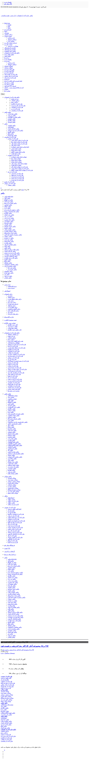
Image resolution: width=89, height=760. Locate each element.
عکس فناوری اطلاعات (14, 443)
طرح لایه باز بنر (12, 359)
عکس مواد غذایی (12, 328)
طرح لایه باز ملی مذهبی (11, 76)
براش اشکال (11, 297)
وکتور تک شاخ (8, 223)
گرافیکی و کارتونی (9, 551)
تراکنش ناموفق (12, 39)
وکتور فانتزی (8, 243)
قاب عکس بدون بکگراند (14, 329)
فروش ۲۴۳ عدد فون (10, 86)
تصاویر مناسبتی (12, 399)
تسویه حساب (8, 36)
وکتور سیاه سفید (9, 241)
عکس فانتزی (11, 440)
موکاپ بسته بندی (13, 480)
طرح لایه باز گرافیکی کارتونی (16, 534)
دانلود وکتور (7, 56)
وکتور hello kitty (8, 196)
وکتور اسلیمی (8, 205)
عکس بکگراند (11, 409)
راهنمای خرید (8, 2)
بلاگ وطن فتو (8, 4)
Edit (9, 26)
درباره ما (6, 58)
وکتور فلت (7, 246)
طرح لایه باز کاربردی (14, 530)
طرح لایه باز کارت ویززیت (8, 736)
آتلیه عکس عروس (6, 678)
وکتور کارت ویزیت (6, 724)
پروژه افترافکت (12, 286)
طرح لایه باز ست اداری (14, 371)
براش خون (11, 300)
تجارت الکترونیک (9, 317)
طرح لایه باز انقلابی (13, 352)
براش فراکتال (12, 305)
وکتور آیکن (7, 198)
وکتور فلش (7, 248)
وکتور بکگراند (8, 213)
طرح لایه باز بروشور (13, 357)
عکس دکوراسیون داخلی (14, 423)
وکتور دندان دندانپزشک (10, 233)
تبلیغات (6, 89)
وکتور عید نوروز (12, 269)
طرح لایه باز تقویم (13, 364)
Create (9, 25)
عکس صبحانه (11, 435)
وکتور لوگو (7, 261)
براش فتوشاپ (8, 294)
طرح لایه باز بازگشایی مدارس (16, 354)
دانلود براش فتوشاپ (10, 51)
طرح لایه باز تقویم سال (10, 74)
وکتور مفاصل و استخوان (11, 264)
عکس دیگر (11, 425)
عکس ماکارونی (12, 458)
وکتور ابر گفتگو (8, 200)
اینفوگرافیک (11, 498)
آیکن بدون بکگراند (13, 325)
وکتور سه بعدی (8, 239)
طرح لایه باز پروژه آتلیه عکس (16, 517)
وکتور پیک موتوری (9, 219)
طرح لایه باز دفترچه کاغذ (15, 522)
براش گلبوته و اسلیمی (14, 309)
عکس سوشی (11, 432)
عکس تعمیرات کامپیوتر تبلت (16, 414)
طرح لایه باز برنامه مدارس (15, 356)
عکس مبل (4, 706)
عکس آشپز (11, 404)
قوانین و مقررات (9, 82)
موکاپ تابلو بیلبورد (13, 483)
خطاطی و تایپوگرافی (14, 342)
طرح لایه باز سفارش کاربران (16, 372)
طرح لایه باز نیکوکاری (14, 386)
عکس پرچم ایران (13, 326)
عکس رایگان (11, 502)
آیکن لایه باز (11, 511)
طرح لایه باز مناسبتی (14, 382)
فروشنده (6, 79)
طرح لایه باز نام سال (10, 77)
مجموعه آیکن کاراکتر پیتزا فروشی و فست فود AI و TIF (25, 646)
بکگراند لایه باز (12, 512)
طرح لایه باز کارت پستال (15, 532)
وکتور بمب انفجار (9, 214)
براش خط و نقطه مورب (15, 299)
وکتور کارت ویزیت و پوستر (12, 253)
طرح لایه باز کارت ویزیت (15, 381)
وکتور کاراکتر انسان (10, 251)
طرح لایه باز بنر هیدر (13, 515)
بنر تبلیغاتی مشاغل (13, 334)
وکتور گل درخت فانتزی (11, 258)
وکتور (2, 193)
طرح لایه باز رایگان (13, 501)
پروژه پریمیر (11, 288)
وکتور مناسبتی (8, 271)
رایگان (6, 496)
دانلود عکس (7, 394)
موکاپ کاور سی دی (13, 491)
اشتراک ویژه (7, 29)
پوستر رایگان (11, 499)
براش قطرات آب (12, 307)
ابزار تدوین (7, 284)
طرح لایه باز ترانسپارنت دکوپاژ (16, 520)
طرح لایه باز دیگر (12, 524)
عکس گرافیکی (12, 447)
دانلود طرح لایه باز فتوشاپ (11, 53)
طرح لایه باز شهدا (13, 376)
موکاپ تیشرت (12, 486)
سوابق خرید (11, 41)
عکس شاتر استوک (13, 433)
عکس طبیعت (11, 437)
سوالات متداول (8, 66)
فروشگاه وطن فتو (9, 545)
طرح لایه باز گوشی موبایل (15, 537)
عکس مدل (11, 460)
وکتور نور (6, 274)
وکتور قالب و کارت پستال (11, 249)
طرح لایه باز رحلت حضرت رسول (17, 369)
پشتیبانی (6, 33)
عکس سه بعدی (12, 430)
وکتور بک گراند (5, 719)
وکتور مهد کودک (8, 273)
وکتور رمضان (8, 236)
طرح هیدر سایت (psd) (14, 389)
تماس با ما (7, 91)
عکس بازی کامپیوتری (14, 407)
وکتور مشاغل (8, 263)
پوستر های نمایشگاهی (7, 704)
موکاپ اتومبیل (12, 478)
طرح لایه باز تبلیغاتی (13, 519)
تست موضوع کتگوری (10, 320)
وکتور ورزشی (8, 276)
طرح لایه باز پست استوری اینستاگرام (18, 361)
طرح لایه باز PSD (9, 71)
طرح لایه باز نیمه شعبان (14, 387)
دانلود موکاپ (7, 476)
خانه (22, 189)
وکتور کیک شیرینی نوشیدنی (12, 254)
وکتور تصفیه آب (8, 221)
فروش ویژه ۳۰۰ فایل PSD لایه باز (14, 87)
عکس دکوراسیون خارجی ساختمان (18, 422)
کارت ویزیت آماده (13, 542)
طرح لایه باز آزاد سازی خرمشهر (17, 344)
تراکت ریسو (11, 339)
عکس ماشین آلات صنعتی (15, 457)
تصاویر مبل (11, 397)
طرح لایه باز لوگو (12, 540)
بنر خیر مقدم (11, 336)
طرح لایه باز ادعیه (13, 346)
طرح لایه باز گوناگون (13, 539)
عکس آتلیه (11, 400)
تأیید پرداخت (11, 38)
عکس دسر (11, 420)
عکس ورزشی (12, 472)
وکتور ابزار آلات (8, 201)
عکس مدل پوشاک (13, 462)
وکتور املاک (7, 206)
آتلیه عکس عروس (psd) (14, 509)
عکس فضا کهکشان (13, 442)
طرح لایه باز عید (12, 377)
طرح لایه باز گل (12, 535)
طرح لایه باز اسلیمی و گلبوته (16, 514)
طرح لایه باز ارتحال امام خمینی (16, 347)
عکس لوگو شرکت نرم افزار (16, 453)
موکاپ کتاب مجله (13, 493)
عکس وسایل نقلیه (13, 473)
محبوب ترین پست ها (13, 391)
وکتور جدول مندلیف (10, 226)
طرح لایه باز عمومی (10, 507)
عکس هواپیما (11, 470)
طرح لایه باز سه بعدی (14, 525)
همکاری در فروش (13, 46)
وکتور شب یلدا (12, 268)
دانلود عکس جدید (9, 54)
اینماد (5, 31)
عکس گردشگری (12, 448)
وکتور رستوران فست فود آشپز (13, 234)
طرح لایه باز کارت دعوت (15, 379)
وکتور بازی (7, 208)
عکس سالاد (11, 427)
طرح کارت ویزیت (9, 69)
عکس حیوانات (12, 417)
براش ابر (10, 295)
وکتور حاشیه (7, 228)
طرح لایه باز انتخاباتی (14, 351)
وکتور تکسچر (8, 224)
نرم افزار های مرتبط (10, 554)
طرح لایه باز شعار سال (14, 374)
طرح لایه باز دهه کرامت (14, 367)
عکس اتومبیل (11, 405)
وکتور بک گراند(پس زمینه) (11, 211)
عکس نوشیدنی (12, 468)
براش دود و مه (12, 302)
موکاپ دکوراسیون (13, 488)
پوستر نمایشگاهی (13, 395)
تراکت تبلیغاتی (8, 34)
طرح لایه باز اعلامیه (13, 349)
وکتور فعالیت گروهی (10, 244)
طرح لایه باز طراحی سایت (15, 527)
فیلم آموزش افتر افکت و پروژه (13, 81)
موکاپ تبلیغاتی (12, 485)
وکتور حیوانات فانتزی (10, 231)
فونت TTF (7, 548)
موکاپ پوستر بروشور (14, 481)
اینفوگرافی (7, 291)
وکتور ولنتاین (8, 277)
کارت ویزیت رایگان (13, 504)
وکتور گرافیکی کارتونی (10, 256)
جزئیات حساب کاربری (10, 43)
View (9, 28)
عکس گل (10, 450)
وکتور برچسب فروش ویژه (11, 210)
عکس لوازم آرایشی (13, 452)
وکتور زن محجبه (9, 238)
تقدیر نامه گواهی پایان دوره (15, 341)
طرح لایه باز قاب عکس (14, 529)
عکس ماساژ (11, 455)
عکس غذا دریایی (12, 438)
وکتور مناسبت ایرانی (10, 266)
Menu (2, 94)
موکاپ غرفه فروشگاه (14, 489)
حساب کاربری (8, 44)
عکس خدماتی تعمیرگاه (14, 418)
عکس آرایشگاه (12, 402)
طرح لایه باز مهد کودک (14, 384)
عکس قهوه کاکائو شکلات (15, 445)
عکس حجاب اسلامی (13, 415)
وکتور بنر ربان (8, 216)
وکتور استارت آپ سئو (10, 203)
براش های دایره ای (13, 314)
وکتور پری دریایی (9, 218)
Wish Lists (7, 23)
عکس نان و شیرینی (13, 467)
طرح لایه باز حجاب (13, 366)
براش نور (10, 312)
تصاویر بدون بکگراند (10, 323)
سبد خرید (6, 61)
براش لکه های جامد (13, 310)
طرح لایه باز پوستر (13, 362)
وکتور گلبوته (7, 259)
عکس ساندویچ (12, 428)
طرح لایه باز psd (8, 72)
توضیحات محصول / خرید (8, 653)
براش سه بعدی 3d (13, 304)
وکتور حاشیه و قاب (9, 229)
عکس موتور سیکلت (13, 465)
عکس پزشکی (12, 410)
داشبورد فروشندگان (10, 48)
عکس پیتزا (11, 412)
